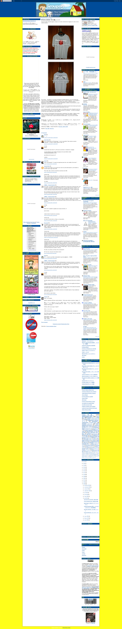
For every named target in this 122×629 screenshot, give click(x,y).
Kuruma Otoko (46, 166)
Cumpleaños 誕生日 (95, 441)
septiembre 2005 (87, 490)
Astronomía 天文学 (93, 436)
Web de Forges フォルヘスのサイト (88, 353)
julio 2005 (86, 492)
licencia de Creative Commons (92, 565)
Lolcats (83, 357)
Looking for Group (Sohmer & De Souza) (89, 408)
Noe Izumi (84, 587)
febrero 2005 (86, 518)
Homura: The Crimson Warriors (88, 249)
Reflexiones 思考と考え (86, 434)
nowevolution (86, 135)
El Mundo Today (86, 275)
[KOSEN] (85, 104)
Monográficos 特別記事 (90, 445)
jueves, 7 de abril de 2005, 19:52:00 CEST (50, 172)
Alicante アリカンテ (94, 448)
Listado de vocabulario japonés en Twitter (90, 73)
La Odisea (90, 285)
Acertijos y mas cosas (87, 318)
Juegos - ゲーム (94, 443)
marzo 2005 (86, 516)
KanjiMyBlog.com (31, 302)
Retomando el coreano (87, 82)
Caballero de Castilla (87, 264)
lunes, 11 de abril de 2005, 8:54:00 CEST (50, 253)
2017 (84, 461)
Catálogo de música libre (31, 159)
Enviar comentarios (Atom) (51, 326)
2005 (84, 483)
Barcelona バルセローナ (86, 437)
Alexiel (45, 160)
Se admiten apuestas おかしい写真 (90, 439)
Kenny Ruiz (85, 146)
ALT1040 (85, 326)
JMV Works (84, 355)
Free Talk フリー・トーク (87, 427)
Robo (45, 134)
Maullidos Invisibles (87, 210)
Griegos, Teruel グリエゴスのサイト (88, 350)
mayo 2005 (86, 496)
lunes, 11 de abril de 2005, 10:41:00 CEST (50, 258)
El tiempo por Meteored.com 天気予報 (89, 348)
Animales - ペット (87, 423)
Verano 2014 (90, 180)
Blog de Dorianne (86, 124)
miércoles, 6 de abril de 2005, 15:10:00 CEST (51, 158)
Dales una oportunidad (87, 220)
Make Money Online (66, 627)
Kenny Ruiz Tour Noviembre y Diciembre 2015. (92, 148)
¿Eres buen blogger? (31, 348)
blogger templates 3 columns (57, 627)
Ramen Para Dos (86, 248)
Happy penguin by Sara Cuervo (29, 222)
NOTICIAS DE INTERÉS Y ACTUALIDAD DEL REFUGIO (88, 241)
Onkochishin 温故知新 (87, 257)
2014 (84, 467)
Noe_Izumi (46, 222)
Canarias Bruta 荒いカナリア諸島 (88, 384)
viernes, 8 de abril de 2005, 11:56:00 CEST (50, 182)
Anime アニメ (96, 451)
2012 (84, 470)
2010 (84, 474)
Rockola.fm (84, 555)
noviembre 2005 (87, 487)
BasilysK (85, 157)
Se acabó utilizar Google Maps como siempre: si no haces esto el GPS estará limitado (90, 328)
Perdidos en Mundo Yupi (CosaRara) (88, 406)
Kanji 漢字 (86, 435)
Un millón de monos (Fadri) (87, 404)
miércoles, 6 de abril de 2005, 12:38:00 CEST (51, 137)
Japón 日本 (85, 442)
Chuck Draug (46, 139)
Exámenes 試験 (96, 434)
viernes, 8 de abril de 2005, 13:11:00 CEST (50, 194)
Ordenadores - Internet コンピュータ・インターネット (90, 428)
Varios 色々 (52, 128)
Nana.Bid (85, 168)
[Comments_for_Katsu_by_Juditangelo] (31, 293)
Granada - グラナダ (86, 449)
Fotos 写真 (47, 128)
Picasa (83, 552)
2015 (84, 465)
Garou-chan (85, 105)
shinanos (45, 296)
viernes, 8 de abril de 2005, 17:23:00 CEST (50, 220)
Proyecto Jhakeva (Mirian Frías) (88, 390)
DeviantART (84, 548)
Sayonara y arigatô (86, 188)
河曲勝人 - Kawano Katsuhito (49, 196)
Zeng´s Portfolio (86, 112)
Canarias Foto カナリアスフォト (88, 380)
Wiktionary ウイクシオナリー (88, 341)
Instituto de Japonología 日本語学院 (88, 345)
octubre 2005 (86, 488)
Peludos (85, 231)
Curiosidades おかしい (86, 444)
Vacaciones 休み (87, 416)
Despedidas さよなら (93, 442)
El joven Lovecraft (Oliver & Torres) (88, 401)
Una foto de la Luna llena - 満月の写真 (91, 499)
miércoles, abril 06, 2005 (63, 126)
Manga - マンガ (96, 437)
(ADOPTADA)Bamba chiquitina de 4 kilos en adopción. (92, 222)
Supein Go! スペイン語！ (88, 187)
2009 (84, 476)
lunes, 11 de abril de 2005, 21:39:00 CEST (50, 294)
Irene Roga (85, 179)
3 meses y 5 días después (87, 295)
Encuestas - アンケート (89, 446)
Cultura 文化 (89, 447)
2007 (84, 480)
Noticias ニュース (94, 449)
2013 (84, 469)
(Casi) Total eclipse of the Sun (88, 303)
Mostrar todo (97, 336)
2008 (84, 478)
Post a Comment (44, 322)
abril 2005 (86, 498)
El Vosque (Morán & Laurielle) (87, 396)
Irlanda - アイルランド (85, 457)
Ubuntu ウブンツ (88, 451)
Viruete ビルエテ (85, 352)
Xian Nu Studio (86, 588)
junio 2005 (86, 494)
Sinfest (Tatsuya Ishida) (86, 409)
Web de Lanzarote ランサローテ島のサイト (90, 376)
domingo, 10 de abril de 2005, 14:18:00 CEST (51, 237)
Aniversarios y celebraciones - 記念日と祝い (90, 422)
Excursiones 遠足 (85, 443)
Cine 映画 (84, 432)
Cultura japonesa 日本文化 (90, 424)
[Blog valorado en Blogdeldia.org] (31, 346)
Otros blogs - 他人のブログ (90, 438)
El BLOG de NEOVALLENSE (88, 284)
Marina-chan (88, 587)
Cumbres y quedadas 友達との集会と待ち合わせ (90, 426)
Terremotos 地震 (85, 448)
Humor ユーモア (95, 447)
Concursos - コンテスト (86, 450)
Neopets (83, 547)
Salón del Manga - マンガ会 (92, 431)
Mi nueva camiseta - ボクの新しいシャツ (50, 19)
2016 (84, 463)
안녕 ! (84, 81)
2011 (84, 472)
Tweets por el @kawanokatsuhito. (29, 115)
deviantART (34, 223)
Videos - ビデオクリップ (86, 429)
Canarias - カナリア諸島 (93, 417)
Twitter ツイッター (92, 457)
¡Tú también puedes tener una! (90, 67)
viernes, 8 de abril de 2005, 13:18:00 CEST (50, 202)
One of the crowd (86, 310)
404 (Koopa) (84, 399)
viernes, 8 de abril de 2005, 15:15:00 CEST (50, 215)
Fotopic (83, 550)
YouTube (83, 553)
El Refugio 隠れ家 (85, 347)
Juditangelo (33, 294)
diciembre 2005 (87, 485)
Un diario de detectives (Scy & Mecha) (89, 391)
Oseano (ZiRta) (85, 398)
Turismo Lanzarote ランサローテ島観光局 (89, 374)
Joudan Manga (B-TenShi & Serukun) (89, 393)
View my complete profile (92, 25)
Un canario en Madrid (87, 302)
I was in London (86, 311)
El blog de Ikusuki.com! (88, 294)
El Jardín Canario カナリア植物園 (88, 382)
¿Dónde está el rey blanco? (88, 319)
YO (44, 146)
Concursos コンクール (92, 433)
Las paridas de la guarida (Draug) (88, 403)
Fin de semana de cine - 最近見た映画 (91, 501)
